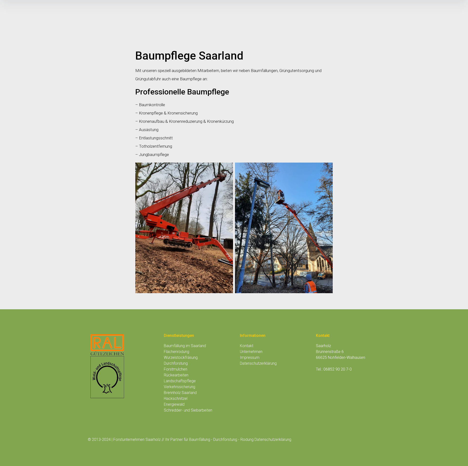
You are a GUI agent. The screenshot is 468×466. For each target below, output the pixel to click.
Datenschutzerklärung (258, 363)
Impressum (249, 357)
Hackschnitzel (175, 398)
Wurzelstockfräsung (181, 357)
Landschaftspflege (180, 381)
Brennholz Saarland (180, 392)
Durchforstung (176, 363)
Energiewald (174, 404)
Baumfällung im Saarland (185, 345)
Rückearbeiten (176, 375)
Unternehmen (251, 351)
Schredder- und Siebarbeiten (188, 410)
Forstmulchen (175, 369)
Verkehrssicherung (179, 386)
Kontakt (246, 345)
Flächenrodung (176, 351)
